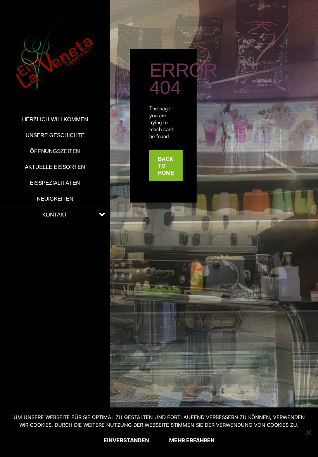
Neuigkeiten (55, 199)
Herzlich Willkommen (55, 119)
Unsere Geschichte (55, 135)
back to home (166, 166)
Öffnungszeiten (55, 151)
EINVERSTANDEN (126, 440)
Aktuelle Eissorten (55, 167)
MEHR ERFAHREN (191, 440)
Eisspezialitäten (55, 183)
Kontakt (54, 214)
